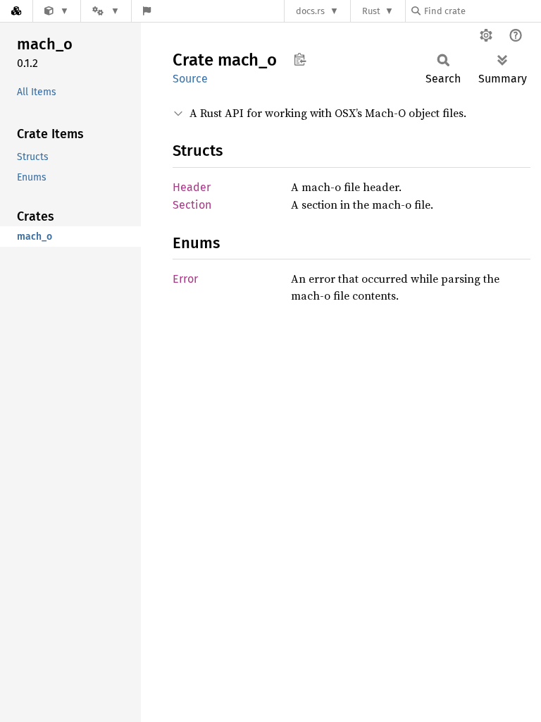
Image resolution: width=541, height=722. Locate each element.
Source (190, 78)
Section (192, 205)
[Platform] (105, 11)
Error (185, 279)
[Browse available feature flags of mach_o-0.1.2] (147, 11)
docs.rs (310, 11)
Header (192, 187)
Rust (371, 11)
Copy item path (299, 59)
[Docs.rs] (16, 11)
